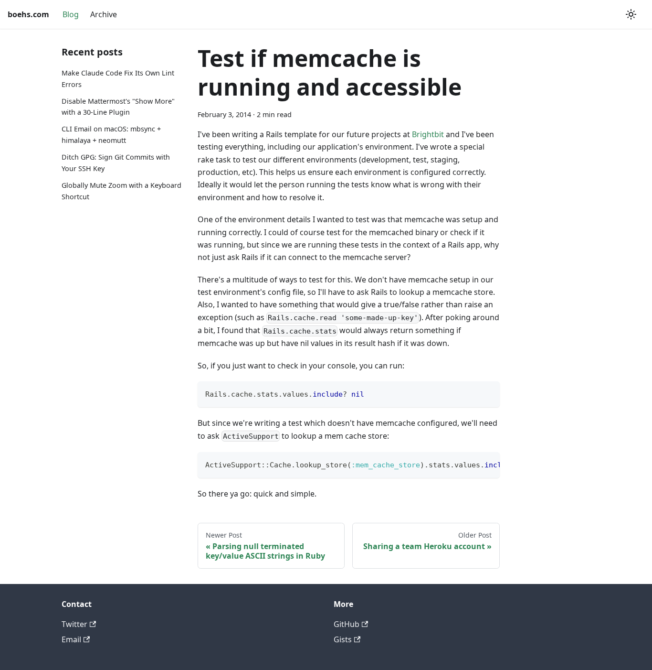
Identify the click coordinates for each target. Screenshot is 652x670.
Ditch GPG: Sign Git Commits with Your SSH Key (116, 162)
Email (71, 639)
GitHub (346, 624)
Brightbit (428, 134)
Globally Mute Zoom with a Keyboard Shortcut (121, 191)
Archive (103, 14)
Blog (71, 14)
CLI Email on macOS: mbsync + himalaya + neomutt (111, 134)
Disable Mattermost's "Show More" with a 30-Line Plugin (118, 107)
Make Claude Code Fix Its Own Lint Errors (118, 78)
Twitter (74, 624)
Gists (343, 639)
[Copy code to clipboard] (488, 393)
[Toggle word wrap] (471, 464)
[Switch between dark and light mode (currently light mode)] (631, 14)
